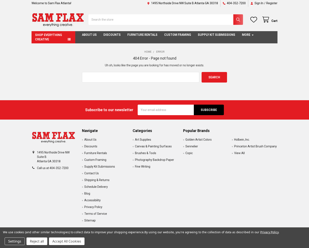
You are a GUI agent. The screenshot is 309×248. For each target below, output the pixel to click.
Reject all (37, 241)
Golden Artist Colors (198, 139)
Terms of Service (95, 213)
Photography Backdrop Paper (154, 159)
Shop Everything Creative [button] (48, 37)
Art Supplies (143, 139)
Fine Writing (142, 166)
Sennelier (191, 146)
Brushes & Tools (145, 153)
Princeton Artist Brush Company (255, 146)
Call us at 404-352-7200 (53, 168)
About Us (89, 34)
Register (271, 3)
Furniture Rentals (142, 34)
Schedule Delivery (96, 186)
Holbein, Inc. (242, 139)
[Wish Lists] (254, 19)
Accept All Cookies (66, 241)
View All (239, 153)
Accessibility (92, 200)
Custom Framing (177, 34)
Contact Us (91, 173)
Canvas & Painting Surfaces (153, 146)
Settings (14, 241)
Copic (189, 153)
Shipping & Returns (97, 180)
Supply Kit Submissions (216, 34)
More (246, 34)
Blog (87, 193)
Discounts (112, 34)
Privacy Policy (93, 207)
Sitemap (90, 220)
